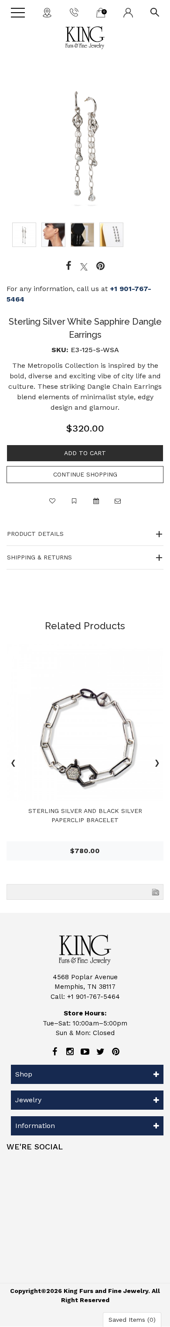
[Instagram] (69, 1051)
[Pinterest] (115, 1051)
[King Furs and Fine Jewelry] (85, 37)
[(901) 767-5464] (74, 12)
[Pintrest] (100, 266)
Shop (23, 1074)
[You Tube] (85, 1051)
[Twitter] (84, 266)
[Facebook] (68, 266)
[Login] (128, 12)
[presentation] (13, 764)
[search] (154, 12)
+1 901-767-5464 (93, 997)
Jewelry (28, 1100)
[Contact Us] (47, 12)
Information (35, 1125)
